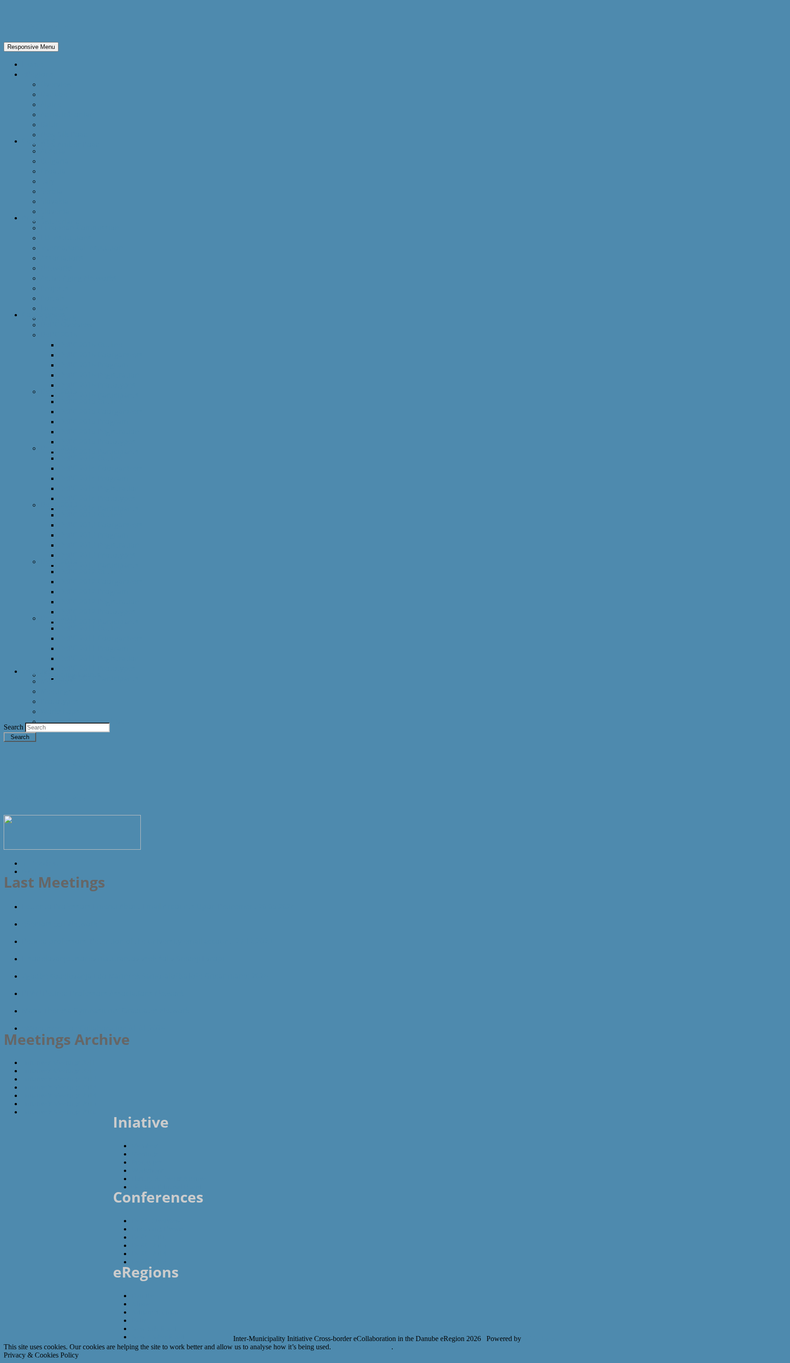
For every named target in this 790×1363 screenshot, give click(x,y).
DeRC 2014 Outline (91, 458)
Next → (34, 871)
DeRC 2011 (58, 618)
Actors (33, 218)
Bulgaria (54, 161)
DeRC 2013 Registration (99, 545)
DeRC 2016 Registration (99, 375)
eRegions (37, 74)
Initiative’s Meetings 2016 (59, 1112)
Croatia (52, 171)
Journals (54, 308)
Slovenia (54, 211)
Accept (343, 1347)
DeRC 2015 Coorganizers (101, 411)
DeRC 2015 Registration (99, 431)
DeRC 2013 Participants (99, 565)
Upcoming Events (70, 675)
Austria (52, 151)
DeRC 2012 (58, 561)
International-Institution (81, 248)
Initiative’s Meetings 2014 (59, 1095)
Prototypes (59, 701)
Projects (54, 288)
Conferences (43, 314)
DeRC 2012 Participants (99, 622)
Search (14, 727)
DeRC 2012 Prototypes (97, 612)
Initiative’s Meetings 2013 (59, 1087)
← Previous (40, 863)
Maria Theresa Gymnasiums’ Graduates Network (105, 1011)
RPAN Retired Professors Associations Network (103, 993)
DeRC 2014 (58, 448)
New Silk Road (64, 134)
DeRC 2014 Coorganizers (101, 468)
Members (56, 681)
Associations (62, 258)
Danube (54, 94)
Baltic (49, 124)
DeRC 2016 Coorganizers (101, 355)
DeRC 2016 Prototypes (97, 385)
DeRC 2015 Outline (91, 401)
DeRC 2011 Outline (91, 628)
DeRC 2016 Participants (99, 395)
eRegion (38, 21)
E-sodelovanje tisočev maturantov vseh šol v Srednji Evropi (123, 958)
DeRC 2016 (58, 335)
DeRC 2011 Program (93, 648)
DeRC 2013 (58, 505)
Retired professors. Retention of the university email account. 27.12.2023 (147, 941)
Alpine (51, 104)
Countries (39, 141)
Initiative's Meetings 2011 (59, 1062)
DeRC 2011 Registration (99, 658)
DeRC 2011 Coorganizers (101, 638)
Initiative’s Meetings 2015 (59, 1103)
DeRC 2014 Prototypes (97, 498)
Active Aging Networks (78, 278)
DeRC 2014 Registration (99, 488)
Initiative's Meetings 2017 (59, 1071)
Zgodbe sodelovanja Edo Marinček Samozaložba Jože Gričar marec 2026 (145, 976)
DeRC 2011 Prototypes (97, 668)
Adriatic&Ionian (67, 114)
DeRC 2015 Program (93, 421)
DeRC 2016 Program (93, 365)
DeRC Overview (66, 324)
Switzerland (60, 221)
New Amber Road (70, 144)
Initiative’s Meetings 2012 (59, 1079)
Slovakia (54, 201)
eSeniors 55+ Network (59, 924)
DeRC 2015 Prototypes (97, 442)
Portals (52, 298)
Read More (373, 1347)
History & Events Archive (82, 721)
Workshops (60, 711)
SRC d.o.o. (540, 1338)
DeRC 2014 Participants (99, 508)
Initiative (36, 671)
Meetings (56, 691)
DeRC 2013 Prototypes (97, 555)
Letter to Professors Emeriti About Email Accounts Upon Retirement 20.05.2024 (158, 906)
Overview (56, 84)
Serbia (51, 191)
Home (32, 64)
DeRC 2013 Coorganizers (101, 525)
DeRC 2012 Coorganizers (101, 581)
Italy (47, 181)
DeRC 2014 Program (93, 478)
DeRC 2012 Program (93, 591)
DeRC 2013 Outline (91, 515)
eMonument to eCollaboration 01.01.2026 (93, 1028)
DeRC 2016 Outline (91, 345)
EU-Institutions (65, 238)
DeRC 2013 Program (93, 535)
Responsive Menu (31, 46)
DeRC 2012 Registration (99, 601)
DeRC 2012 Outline (91, 571)
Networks (56, 268)
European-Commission (79, 228)
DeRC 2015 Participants (99, 452)
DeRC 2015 (58, 391)
